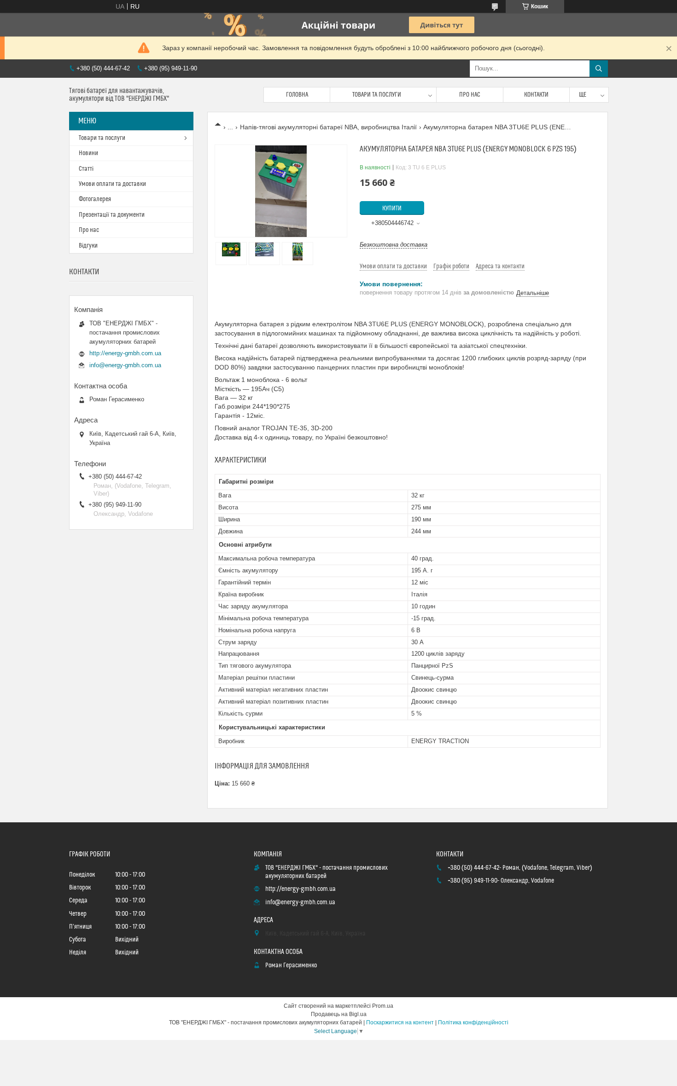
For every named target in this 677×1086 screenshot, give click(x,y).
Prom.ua (382, 1006)
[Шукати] (598, 68)
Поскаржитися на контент (400, 1022)
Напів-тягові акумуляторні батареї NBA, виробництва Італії (328, 127)
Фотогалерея (95, 199)
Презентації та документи (112, 215)
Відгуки (88, 245)
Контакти (536, 94)
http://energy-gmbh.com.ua (125, 353)
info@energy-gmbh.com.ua (125, 365)
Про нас (469, 94)
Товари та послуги (376, 94)
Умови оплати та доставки (112, 184)
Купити (392, 208)
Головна (297, 94)
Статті (86, 169)
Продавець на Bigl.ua (339, 1014)
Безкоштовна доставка (393, 244)
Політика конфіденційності (473, 1022)
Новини (88, 153)
